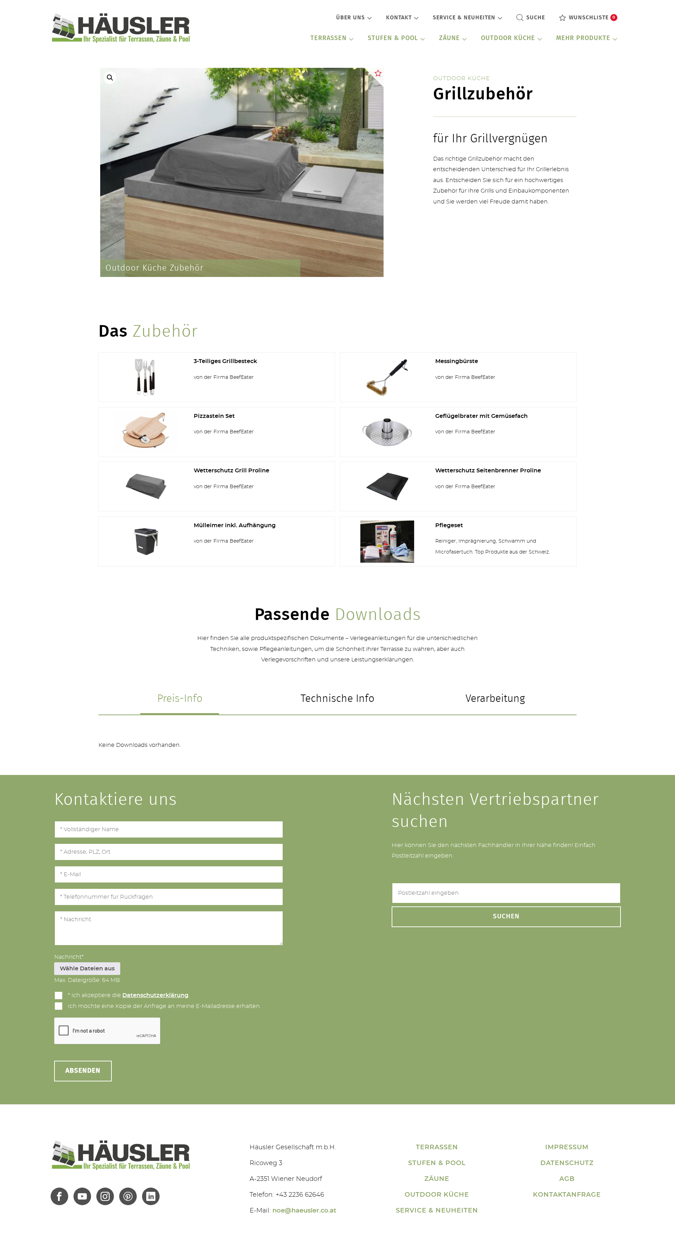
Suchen (506, 916)
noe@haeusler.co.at (304, 1211)
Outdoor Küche (508, 38)
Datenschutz (567, 1163)
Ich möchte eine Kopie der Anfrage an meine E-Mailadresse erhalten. (164, 1006)
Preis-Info (179, 698)
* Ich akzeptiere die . (128, 995)
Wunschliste (592, 17)
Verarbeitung (495, 698)
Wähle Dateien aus (87, 968)
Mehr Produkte (583, 38)
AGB (567, 1179)
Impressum (567, 1147)
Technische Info (337, 698)
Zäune (449, 38)
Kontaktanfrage (567, 1195)
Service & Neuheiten (464, 17)
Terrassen (328, 38)
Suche (535, 17)
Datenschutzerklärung (155, 995)
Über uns (350, 17)
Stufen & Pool (393, 38)
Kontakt (399, 17)
